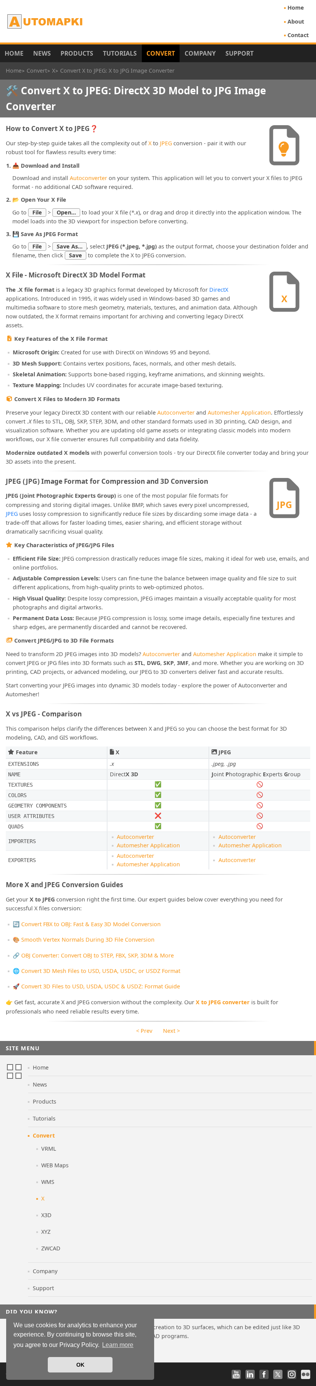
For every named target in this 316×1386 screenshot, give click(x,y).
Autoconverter (88, 178)
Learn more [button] (117, 1345)
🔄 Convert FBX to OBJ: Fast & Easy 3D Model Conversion (87, 924)
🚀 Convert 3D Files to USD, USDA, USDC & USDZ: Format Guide (96, 986)
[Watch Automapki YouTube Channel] (236, 1374)
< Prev (144, 1030)
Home (295, 7)
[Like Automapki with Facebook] (264, 1374)
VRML (48, 1148)
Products (77, 53)
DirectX (218, 289)
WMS (47, 1181)
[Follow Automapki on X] (277, 1374)
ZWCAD (51, 1248)
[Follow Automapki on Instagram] (291, 1374)
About (295, 21)
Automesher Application (239, 412)
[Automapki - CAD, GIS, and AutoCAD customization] (46, 21)
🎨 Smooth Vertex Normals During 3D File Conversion (84, 939)
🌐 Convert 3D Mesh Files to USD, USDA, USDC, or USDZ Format (96, 970)
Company (200, 53)
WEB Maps (55, 1165)
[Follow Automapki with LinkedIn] (250, 1374)
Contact (298, 35)
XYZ (45, 1231)
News (42, 53)
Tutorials (120, 53)
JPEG (166, 143)
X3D (46, 1215)
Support (239, 53)
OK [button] (80, 1365)
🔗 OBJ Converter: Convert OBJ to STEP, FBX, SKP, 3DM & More (93, 955)
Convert (160, 53)
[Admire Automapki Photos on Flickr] (305, 1374)
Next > (171, 1030)
